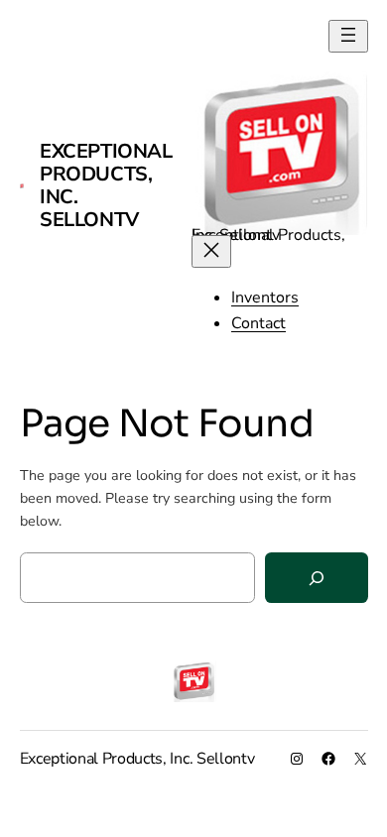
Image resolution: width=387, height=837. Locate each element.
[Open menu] (348, 36)
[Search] (316, 577)
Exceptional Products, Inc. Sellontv (106, 185)
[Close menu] (211, 251)
